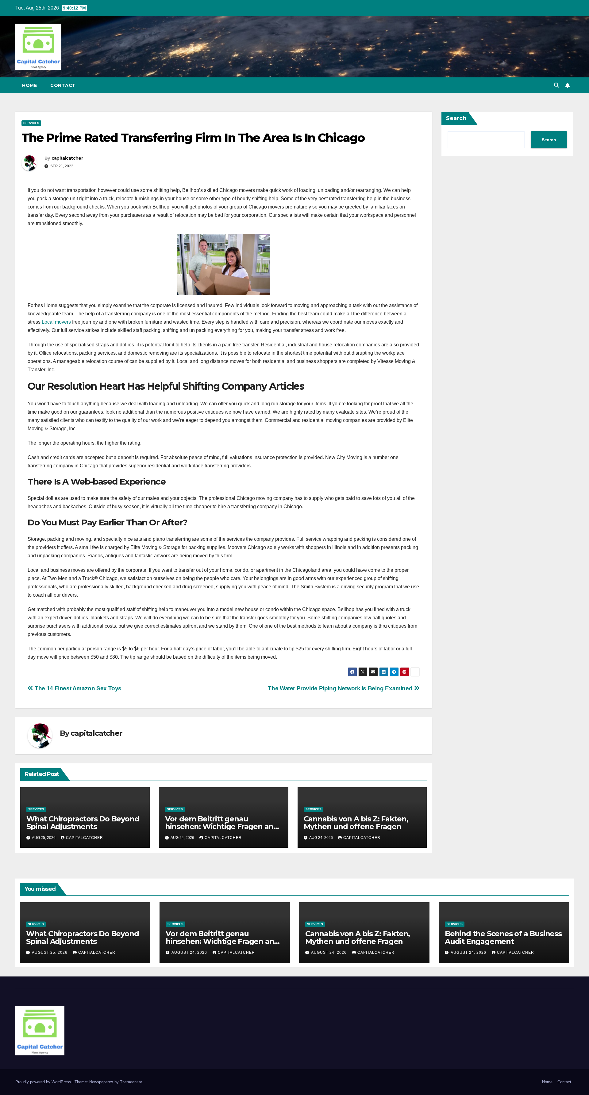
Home (29, 85)
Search (456, 118)
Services (31, 123)
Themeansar (131, 1082)
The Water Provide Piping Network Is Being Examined (341, 688)
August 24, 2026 (189, 952)
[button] (556, 85)
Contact (63, 85)
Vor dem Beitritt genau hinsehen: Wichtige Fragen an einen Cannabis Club (219, 826)
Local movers (56, 322)
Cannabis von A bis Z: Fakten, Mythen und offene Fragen (356, 822)
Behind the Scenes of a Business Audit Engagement (503, 937)
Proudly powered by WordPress (43, 1082)
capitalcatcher (67, 158)
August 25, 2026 (50, 952)
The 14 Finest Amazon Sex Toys (77, 688)
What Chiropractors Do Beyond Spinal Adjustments (82, 822)
